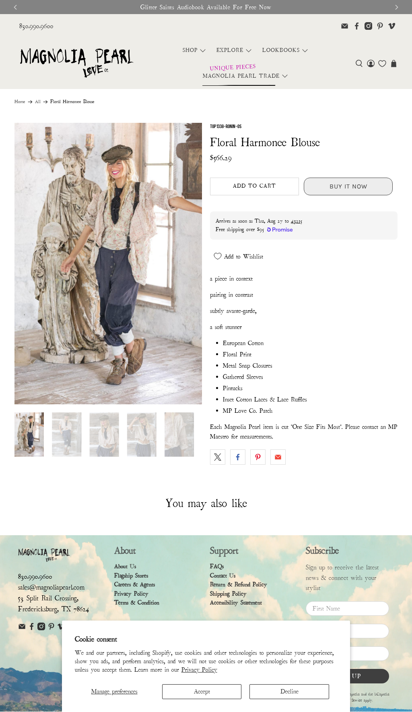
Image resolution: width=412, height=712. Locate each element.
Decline (289, 691)
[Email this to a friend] (278, 457)
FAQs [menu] (217, 566)
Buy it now (348, 186)
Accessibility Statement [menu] (236, 602)
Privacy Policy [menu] (131, 594)
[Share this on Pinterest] (258, 457)
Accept (202, 691)
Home (19, 101)
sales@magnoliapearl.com (51, 587)
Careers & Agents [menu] (134, 584)
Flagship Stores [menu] (131, 576)
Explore (229, 50)
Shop (190, 50)
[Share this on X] (217, 457)
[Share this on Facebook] (237, 457)
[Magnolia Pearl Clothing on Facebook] (356, 26)
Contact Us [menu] (222, 576)
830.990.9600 (36, 26)
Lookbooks (281, 50)
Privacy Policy (199, 670)
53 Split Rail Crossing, (48, 598)
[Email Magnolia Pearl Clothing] (344, 26)
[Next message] (396, 7)
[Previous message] (15, 7)
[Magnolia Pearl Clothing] (76, 63)
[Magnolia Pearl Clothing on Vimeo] (392, 26)
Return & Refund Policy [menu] (238, 584)
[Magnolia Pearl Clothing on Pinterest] (380, 26)
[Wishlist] (382, 64)
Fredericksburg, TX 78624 (53, 609)
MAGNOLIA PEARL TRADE (241, 76)
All (38, 101)
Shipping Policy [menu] (228, 594)
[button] (359, 63)
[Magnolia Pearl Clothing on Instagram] (368, 26)
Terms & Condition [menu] (136, 602)
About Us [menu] (125, 566)
